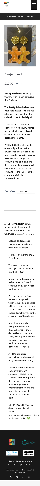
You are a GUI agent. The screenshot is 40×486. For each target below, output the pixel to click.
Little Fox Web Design (26, 470)
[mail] (28, 477)
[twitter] (11, 477)
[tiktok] (23, 477)
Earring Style (10, 191)
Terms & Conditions (26, 465)
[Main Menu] (34, 5)
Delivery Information (14, 465)
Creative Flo (28, 461)
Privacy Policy (12, 461)
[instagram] (17, 477)
